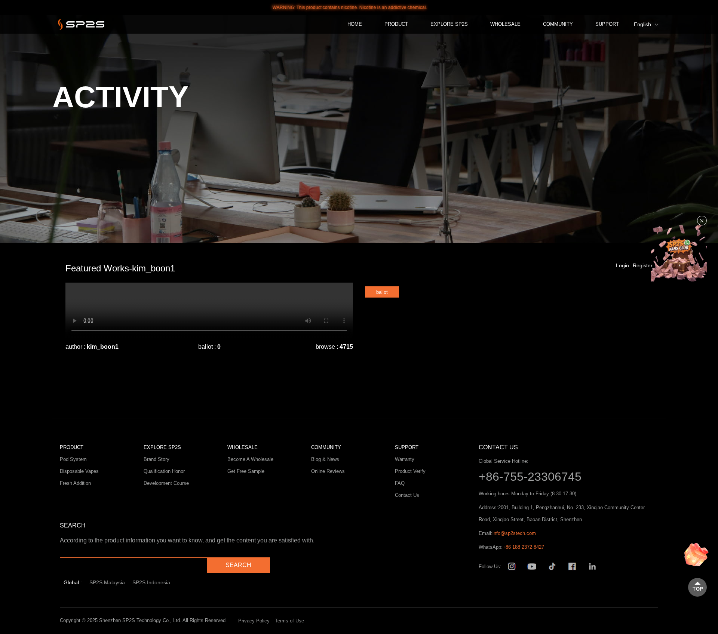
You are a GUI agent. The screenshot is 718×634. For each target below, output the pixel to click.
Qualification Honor (164, 471)
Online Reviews (328, 471)
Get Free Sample (245, 471)
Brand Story (156, 459)
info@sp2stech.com (514, 533)
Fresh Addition (75, 483)
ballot (382, 292)
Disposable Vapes (79, 471)
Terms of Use (289, 621)
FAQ (400, 483)
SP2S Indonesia (151, 582)
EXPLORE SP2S (449, 24)
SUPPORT (607, 24)
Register (643, 265)
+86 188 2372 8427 (523, 547)
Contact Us (407, 495)
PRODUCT (396, 24)
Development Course (166, 483)
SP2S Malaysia (107, 582)
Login (622, 265)
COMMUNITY (558, 24)
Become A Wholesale (250, 459)
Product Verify (410, 471)
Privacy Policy (254, 621)
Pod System (73, 459)
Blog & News (325, 459)
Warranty (404, 459)
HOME (354, 24)
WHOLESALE (505, 24)
